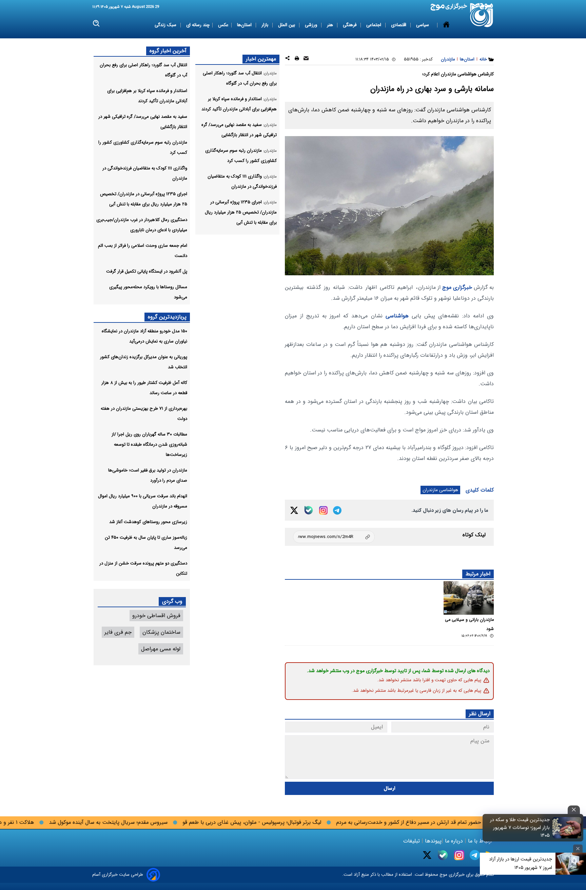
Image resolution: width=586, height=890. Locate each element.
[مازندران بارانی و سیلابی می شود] (469, 598)
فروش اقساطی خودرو (156, 615)
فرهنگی (350, 25)
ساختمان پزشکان (161, 632)
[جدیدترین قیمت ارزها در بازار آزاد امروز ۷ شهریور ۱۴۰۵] (570, 864)
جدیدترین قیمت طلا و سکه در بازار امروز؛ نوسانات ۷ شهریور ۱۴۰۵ (520, 827)
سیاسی (423, 25)
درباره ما (454, 841)
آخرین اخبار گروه (168, 51)
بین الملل (287, 25)
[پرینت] (296, 59)
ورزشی (311, 25)
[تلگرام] (337, 510)
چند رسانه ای (198, 25)
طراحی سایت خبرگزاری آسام (117, 874)
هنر (330, 25)
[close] (574, 809)
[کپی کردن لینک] (334, 537)
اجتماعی (374, 25)
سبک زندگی (166, 25)
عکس (223, 25)
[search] (96, 23)
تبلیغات (412, 841)
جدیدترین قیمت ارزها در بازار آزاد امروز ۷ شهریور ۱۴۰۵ (520, 863)
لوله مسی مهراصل (160, 649)
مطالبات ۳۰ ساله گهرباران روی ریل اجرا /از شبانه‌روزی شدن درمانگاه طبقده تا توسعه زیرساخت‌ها (149, 444)
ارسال (389, 788)
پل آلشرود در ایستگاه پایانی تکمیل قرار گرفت (146, 271)
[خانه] (446, 25)
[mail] (306, 59)
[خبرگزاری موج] (482, 15)
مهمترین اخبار (261, 59)
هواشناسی (397, 316)
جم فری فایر (118, 632)
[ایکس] (294, 510)
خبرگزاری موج (456, 287)
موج (442, 874)
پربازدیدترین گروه (167, 317)
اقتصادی (399, 25)
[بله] (309, 510)
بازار (265, 25)
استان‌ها (245, 25)
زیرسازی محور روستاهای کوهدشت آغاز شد (148, 521)
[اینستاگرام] (323, 510)
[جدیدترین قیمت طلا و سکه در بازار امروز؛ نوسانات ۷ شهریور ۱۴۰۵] (567, 827)
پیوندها (432, 841)
